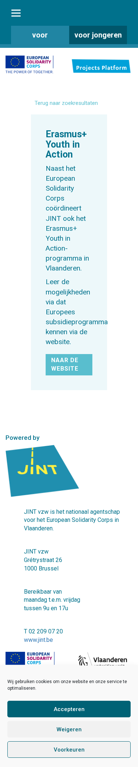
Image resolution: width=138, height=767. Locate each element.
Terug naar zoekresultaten (66, 103)
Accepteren (69, 709)
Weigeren (69, 729)
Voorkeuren (69, 749)
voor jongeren (98, 35)
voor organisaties (40, 37)
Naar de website (64, 364)
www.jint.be (38, 639)
